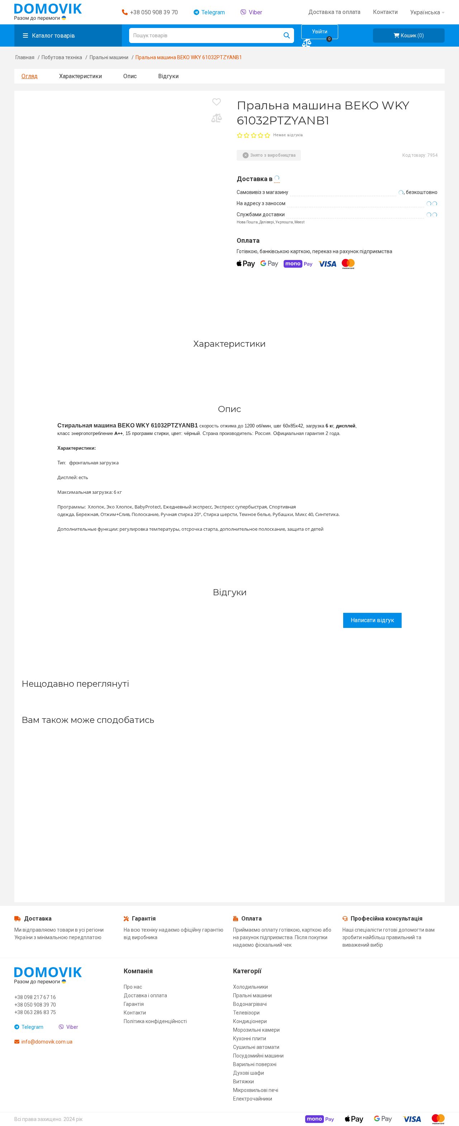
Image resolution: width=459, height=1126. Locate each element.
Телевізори (246, 1013)
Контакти (135, 1013)
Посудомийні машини (258, 1056)
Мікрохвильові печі (255, 1090)
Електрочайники (252, 1099)
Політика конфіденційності (155, 1021)
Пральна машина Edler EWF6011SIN (182, 784)
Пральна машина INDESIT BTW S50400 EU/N (142, 792)
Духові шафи (248, 1073)
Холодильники (250, 987)
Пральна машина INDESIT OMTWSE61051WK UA (432, 784)
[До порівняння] (216, 120)
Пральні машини (109, 57)
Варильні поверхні (254, 1064)
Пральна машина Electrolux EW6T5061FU (391, 784)
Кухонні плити (249, 1038)
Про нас (133, 987)
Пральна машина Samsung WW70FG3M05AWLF (122, 780)
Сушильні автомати (256, 1047)
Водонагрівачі (250, 1004)
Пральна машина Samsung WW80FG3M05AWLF (226, 780)
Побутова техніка (62, 57)
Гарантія (134, 1004)
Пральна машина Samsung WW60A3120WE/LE (329, 780)
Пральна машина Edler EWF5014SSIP (358, 780)
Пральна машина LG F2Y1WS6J (76, 784)
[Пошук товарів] (286, 35)
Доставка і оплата (145, 995)
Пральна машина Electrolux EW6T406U (284, 784)
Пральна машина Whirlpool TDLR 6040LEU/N (250, 788)
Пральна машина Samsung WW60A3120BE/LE (51, 780)
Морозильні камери (256, 1030)
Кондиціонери (250, 1021)
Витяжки (243, 1081)
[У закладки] (216, 104)
